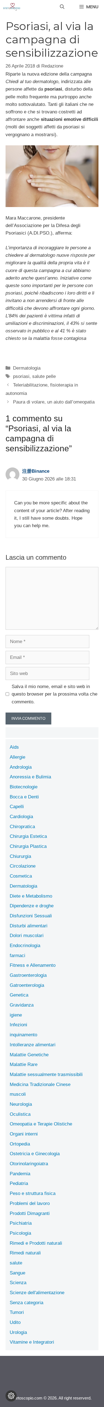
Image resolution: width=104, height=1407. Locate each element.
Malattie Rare (23, 1064)
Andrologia (21, 767)
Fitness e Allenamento (32, 965)
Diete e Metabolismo (31, 896)
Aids (14, 747)
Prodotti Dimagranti (30, 1213)
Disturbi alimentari (28, 925)
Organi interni (24, 1134)
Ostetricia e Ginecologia (35, 1153)
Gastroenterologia (28, 975)
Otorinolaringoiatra (29, 1163)
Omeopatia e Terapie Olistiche (41, 1124)
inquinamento (23, 1034)
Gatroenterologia (27, 985)
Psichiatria (21, 1223)
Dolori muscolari (27, 935)
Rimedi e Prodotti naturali (36, 1243)
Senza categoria (26, 1302)
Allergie (17, 757)
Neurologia (21, 1104)
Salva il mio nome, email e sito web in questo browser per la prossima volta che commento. (54, 694)
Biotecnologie (23, 787)
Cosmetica (21, 876)
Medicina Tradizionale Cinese (40, 1084)
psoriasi (21, 376)
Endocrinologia (25, 945)
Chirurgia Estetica (28, 836)
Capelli (17, 806)
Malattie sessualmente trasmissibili (46, 1074)
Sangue (17, 1273)
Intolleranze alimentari (32, 1044)
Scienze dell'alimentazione (37, 1292)
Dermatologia (26, 368)
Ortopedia (20, 1144)
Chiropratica (22, 826)
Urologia (18, 1332)
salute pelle (44, 376)
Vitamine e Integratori (32, 1342)
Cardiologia (21, 816)
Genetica (19, 995)
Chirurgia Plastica (28, 846)
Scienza (18, 1282)
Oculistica (20, 1114)
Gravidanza (22, 1005)
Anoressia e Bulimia (30, 777)
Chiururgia (20, 856)
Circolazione (22, 866)
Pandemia (20, 1173)
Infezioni (18, 1024)
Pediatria (19, 1183)
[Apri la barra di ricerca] (62, 7)
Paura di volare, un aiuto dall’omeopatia (54, 402)
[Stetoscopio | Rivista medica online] (12, 7)
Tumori (17, 1312)
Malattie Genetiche (29, 1054)
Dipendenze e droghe (32, 905)
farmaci (17, 955)
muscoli (18, 1094)
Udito (15, 1322)
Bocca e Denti (24, 797)
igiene (16, 1015)
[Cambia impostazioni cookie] (11, 1395)
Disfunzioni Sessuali (31, 915)
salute (16, 1263)
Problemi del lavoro (30, 1203)
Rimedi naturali (25, 1253)
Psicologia (20, 1233)
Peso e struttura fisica (32, 1193)
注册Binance (35, 471)
